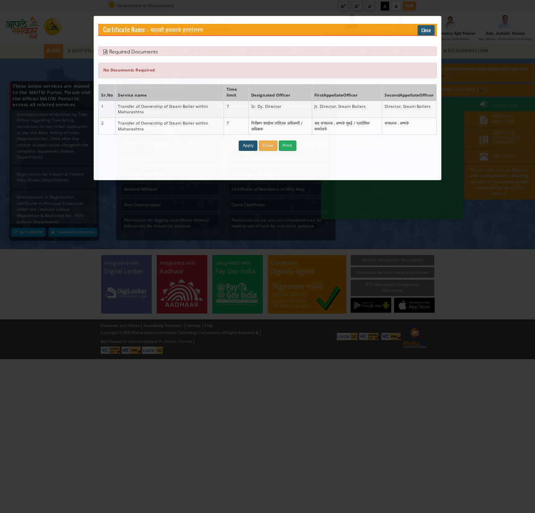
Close (426, 30)
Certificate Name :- (126, 30)
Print (287, 145)
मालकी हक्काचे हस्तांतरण (177, 30)
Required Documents (133, 51)
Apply (248, 145)
